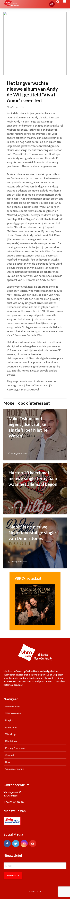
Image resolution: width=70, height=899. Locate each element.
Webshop (10, 734)
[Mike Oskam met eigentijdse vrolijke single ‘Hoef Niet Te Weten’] (35, 434)
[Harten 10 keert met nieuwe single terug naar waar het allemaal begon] (35, 488)
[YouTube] (32, 843)
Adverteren (11, 727)
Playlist (9, 720)
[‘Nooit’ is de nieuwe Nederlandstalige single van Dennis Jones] (35, 542)
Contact (9, 755)
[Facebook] (7, 843)
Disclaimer (11, 741)
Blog (7, 761)
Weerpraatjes (12, 706)
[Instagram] (24, 843)
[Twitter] (15, 843)
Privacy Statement (15, 748)
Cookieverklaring (14, 768)
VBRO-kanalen (13, 713)
